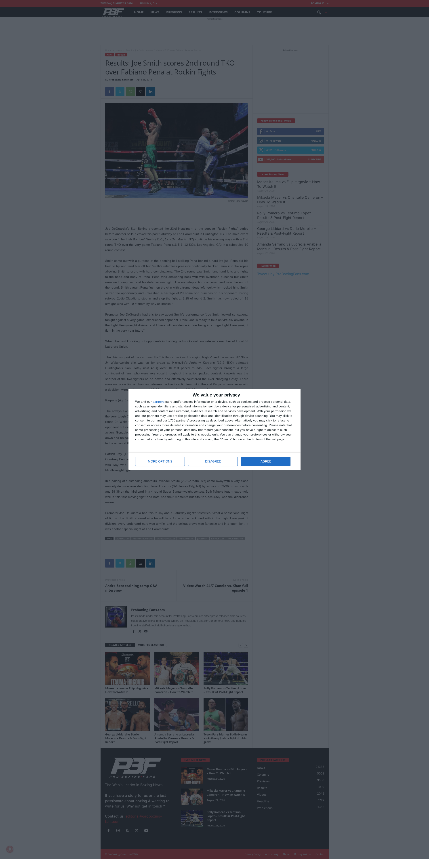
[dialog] (214, 429)
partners (158, 401)
